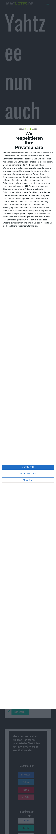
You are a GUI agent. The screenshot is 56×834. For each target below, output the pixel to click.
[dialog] (28, 417)
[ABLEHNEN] (51, 130)
